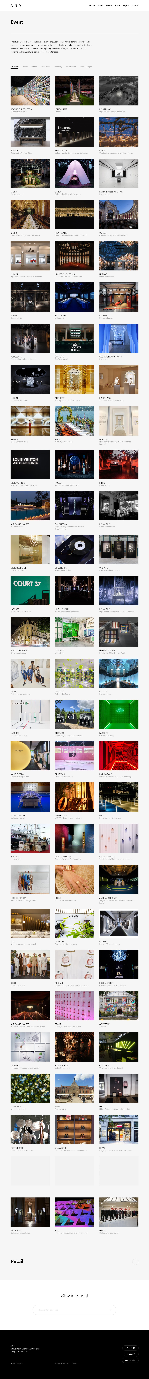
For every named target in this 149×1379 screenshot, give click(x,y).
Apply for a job (130, 1360)
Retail (117, 6)
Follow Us (129, 1348)
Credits (75, 1363)
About (100, 6)
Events (109, 6)
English (13, 1363)
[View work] (30, 90)
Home (92, 6)
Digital (126, 6)
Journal (135, 6)
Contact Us (131, 1354)
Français (19, 1363)
